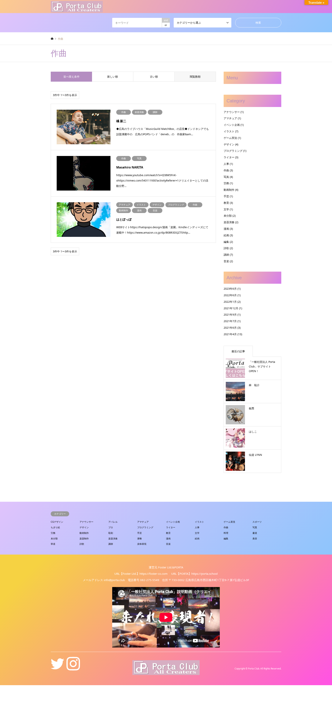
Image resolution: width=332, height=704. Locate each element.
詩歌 (226, 248)
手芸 (226, 196)
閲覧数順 (195, 76)
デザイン (229, 144)
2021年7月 (230, 321)
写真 (226, 177)
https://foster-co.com (153, 573)
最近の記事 (238, 351)
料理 (226, 533)
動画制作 (229, 190)
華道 (53, 544)
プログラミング (233, 151)
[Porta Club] (77, 6)
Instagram (73, 668)
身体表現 (141, 544)
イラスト (229, 131)
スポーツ (257, 521)
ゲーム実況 (230, 138)
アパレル (113, 521)
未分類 (228, 215)
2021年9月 (230, 314)
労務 (226, 183)
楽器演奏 (229, 222)
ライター (229, 157)
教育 (226, 203)
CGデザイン (57, 521)
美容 (254, 538)
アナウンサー (232, 112)
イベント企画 (232, 125)
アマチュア (230, 118)
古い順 (154, 76)
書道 (254, 533)
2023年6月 (230, 288)
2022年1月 (230, 301)
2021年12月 (231, 308)
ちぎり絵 (55, 527)
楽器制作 (84, 538)
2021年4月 (230, 334)
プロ (110, 527)
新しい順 (112, 76)
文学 (226, 209)
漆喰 (139, 538)
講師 (226, 254)
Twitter (57, 668)
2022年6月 (230, 295)
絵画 (226, 235)
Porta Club (253, 668)
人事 (226, 164)
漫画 (226, 229)
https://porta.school (204, 573)
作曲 (226, 170)
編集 (226, 242)
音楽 (226, 261)
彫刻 (110, 533)
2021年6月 (230, 327)
